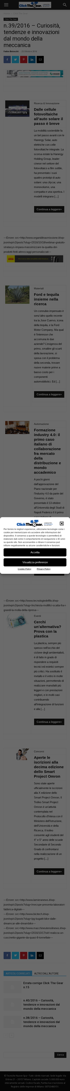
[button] (62, 523)
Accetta (35, 552)
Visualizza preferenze (35, 562)
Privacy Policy (43, 569)
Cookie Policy (24, 569)
